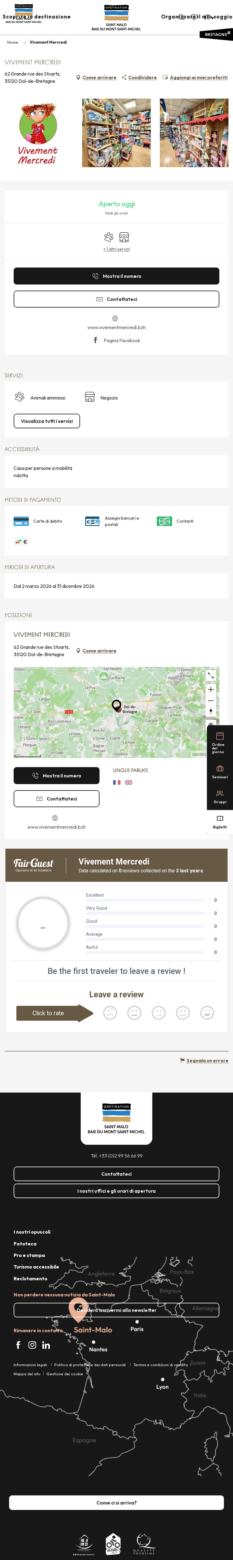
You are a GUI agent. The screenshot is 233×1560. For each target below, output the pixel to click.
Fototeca (25, 1244)
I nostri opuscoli (32, 1232)
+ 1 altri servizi (116, 249)
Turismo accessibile (36, 1267)
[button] (181, 17)
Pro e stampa (29, 1255)
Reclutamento (30, 1278)
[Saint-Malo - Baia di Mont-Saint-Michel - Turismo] (116, 18)
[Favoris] (195, 17)
